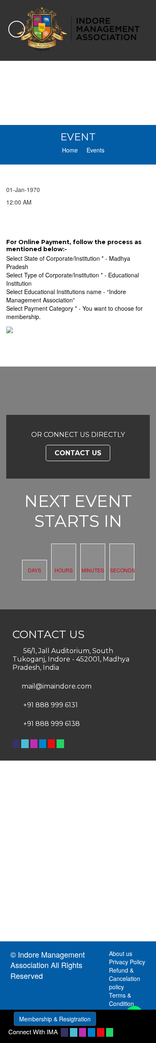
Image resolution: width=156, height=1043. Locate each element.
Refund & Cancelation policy (124, 978)
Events (95, 150)
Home (70, 150)
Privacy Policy (127, 962)
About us (120, 953)
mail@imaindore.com (57, 686)
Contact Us (78, 453)
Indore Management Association (47, 960)
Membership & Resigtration (55, 1019)
